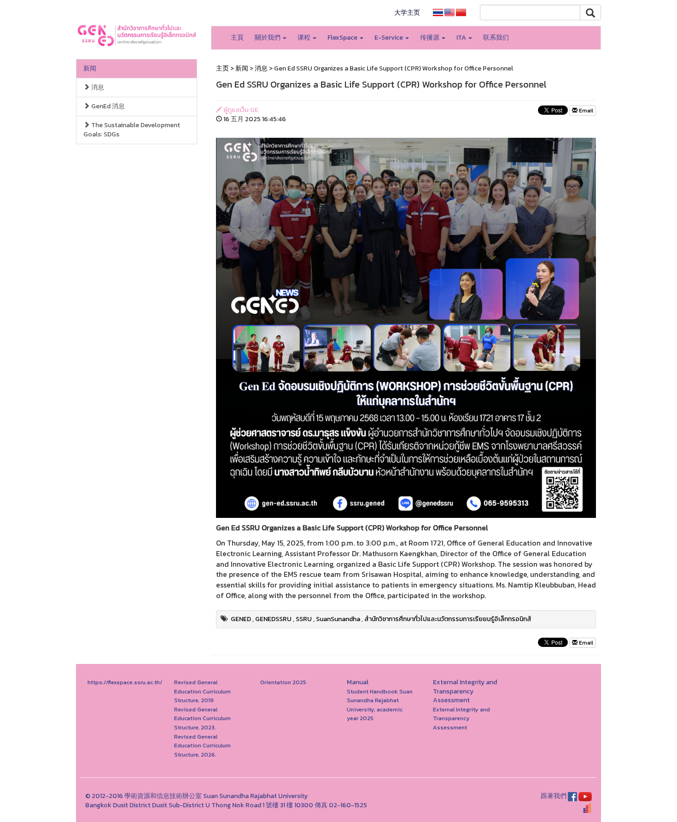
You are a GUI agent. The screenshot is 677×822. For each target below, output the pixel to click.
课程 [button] (305, 37)
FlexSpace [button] (343, 37)
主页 (222, 68)
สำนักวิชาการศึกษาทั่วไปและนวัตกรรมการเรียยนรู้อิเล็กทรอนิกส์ (447, 619)
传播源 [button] (430, 37)
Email (585, 110)
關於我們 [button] (268, 37)
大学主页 (407, 13)
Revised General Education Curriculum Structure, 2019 (202, 691)
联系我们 (496, 37)
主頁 (237, 37)
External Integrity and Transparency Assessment (461, 718)
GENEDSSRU (273, 619)
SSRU (304, 619)
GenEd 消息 (107, 106)
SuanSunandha (338, 619)
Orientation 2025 (283, 682)
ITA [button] (461, 37)
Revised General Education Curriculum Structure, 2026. (202, 745)
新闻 (89, 68)
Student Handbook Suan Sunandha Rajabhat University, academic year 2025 (380, 705)
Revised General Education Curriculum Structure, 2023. (202, 718)
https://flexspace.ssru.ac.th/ (125, 682)
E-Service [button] (389, 37)
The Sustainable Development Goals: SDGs (131, 129)
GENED (241, 619)
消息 (97, 87)
